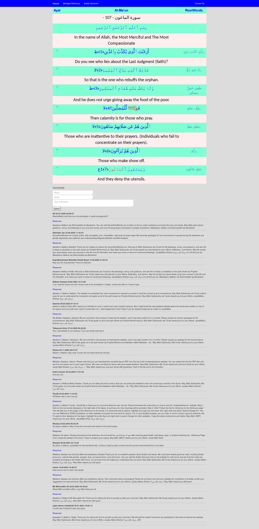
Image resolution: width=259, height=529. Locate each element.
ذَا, (198, 69)
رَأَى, (200, 51)
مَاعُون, (194, 168)
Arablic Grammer (91, 3)
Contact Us (199, 3)
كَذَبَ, (193, 51)
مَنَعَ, (198, 168)
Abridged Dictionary (71, 3)
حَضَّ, (189, 87)
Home (56, 3)
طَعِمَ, (198, 87)
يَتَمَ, (193, 69)
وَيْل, (197, 107)
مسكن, (194, 92)
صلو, (196, 126)
